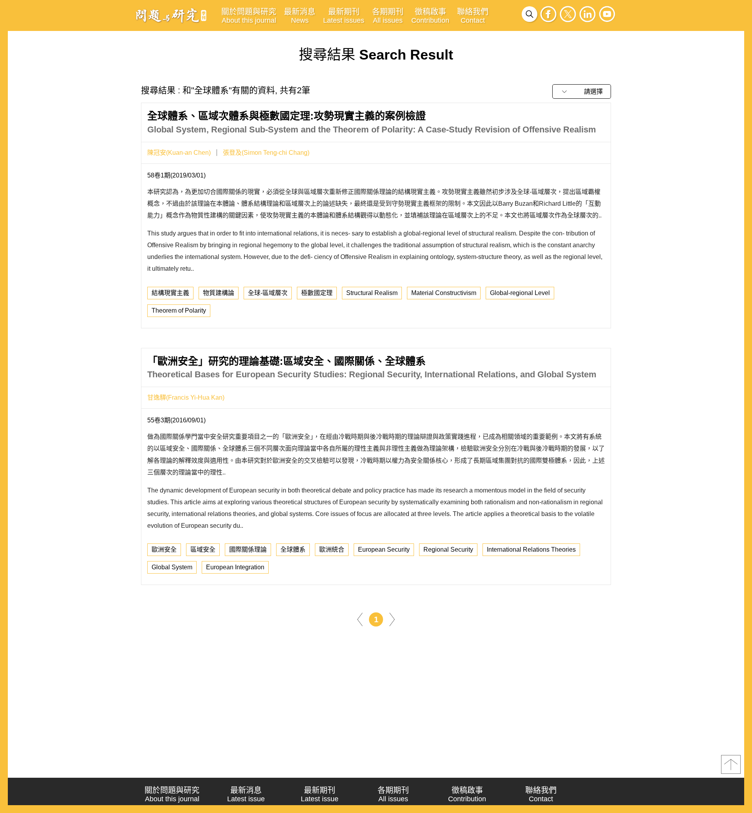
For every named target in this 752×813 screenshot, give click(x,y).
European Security (384, 549)
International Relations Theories (531, 549)
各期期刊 (387, 15)
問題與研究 (171, 15)
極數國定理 (317, 293)
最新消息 (299, 15)
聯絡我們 (472, 15)
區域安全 (202, 549)
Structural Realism (372, 293)
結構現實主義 (170, 293)
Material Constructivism (443, 293)
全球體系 (293, 549)
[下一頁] (392, 619)
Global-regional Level (520, 293)
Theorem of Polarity (179, 310)
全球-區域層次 (267, 293)
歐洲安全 (164, 549)
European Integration (235, 567)
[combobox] (582, 91)
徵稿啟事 (430, 15)
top (731, 764)
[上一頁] (360, 619)
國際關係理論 (248, 549)
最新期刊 (343, 15)
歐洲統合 (331, 549)
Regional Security (448, 549)
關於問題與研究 (248, 15)
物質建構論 (218, 293)
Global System (172, 567)
